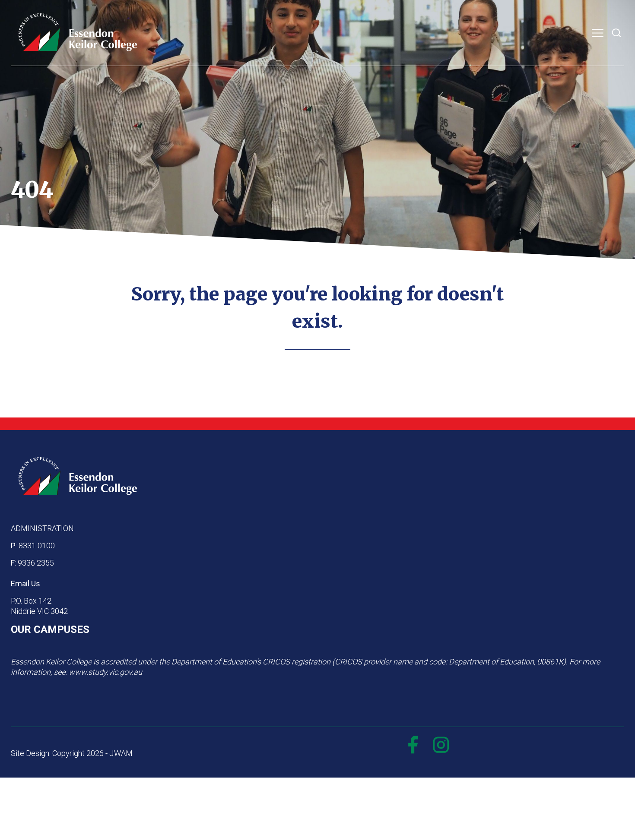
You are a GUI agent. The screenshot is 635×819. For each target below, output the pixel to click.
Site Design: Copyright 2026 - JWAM (72, 753)
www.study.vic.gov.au (105, 672)
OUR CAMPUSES (50, 629)
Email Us (25, 583)
